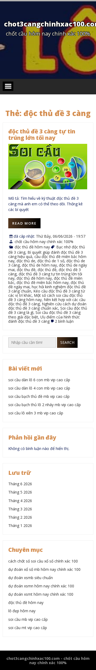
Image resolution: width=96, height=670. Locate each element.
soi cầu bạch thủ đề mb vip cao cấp (39, 396)
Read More (24, 223)
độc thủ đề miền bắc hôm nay (43, 282)
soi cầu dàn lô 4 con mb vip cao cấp (39, 388)
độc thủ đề (47, 269)
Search (67, 342)
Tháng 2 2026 (20, 517)
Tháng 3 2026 (20, 508)
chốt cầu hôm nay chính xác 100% (44, 241)
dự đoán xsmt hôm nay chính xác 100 (40, 594)
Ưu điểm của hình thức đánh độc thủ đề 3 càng (44, 319)
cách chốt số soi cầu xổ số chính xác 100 (43, 561)
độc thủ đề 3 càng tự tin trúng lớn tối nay (41, 134)
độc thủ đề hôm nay (32, 246)
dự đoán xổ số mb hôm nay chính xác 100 (44, 569)
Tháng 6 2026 (20, 483)
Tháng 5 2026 (20, 492)
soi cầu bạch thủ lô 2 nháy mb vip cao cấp (44, 404)
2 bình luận (64, 321)
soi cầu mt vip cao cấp (27, 627)
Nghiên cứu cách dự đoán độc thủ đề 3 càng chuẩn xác (47, 306)
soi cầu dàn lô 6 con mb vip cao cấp (39, 379)
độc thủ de (26, 260)
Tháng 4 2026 (20, 500)
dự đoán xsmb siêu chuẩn (30, 577)
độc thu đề (26, 269)
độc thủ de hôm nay (39, 265)
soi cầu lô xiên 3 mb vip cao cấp (35, 412)
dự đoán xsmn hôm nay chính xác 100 (41, 585)
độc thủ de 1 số (50, 260)
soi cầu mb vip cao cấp (28, 619)
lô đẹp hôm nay (21, 610)
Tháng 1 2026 (20, 525)
